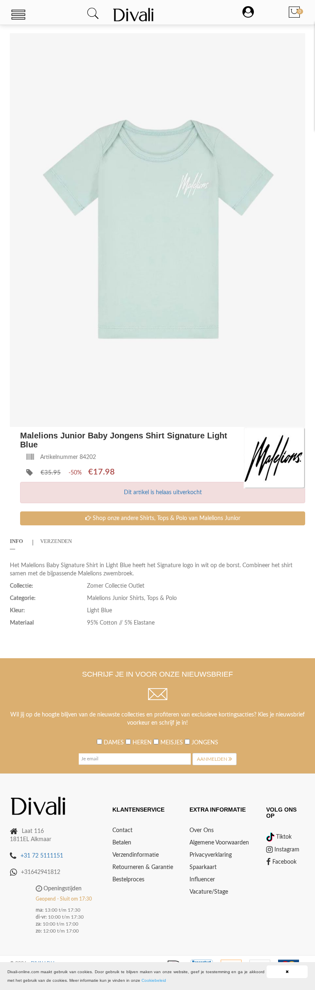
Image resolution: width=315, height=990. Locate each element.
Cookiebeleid (154, 980)
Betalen (121, 843)
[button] (297, 40)
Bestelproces (128, 880)
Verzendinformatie (135, 855)
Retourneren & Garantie (142, 867)
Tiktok (283, 837)
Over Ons (201, 830)
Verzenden (56, 541)
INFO (16, 541)
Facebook (284, 862)
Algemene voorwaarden (219, 843)
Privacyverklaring (210, 855)
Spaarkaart (203, 867)
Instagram (286, 850)
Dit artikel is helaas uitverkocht (163, 492)
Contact (122, 830)
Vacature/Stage (208, 892)
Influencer (202, 880)
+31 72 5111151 (42, 856)
